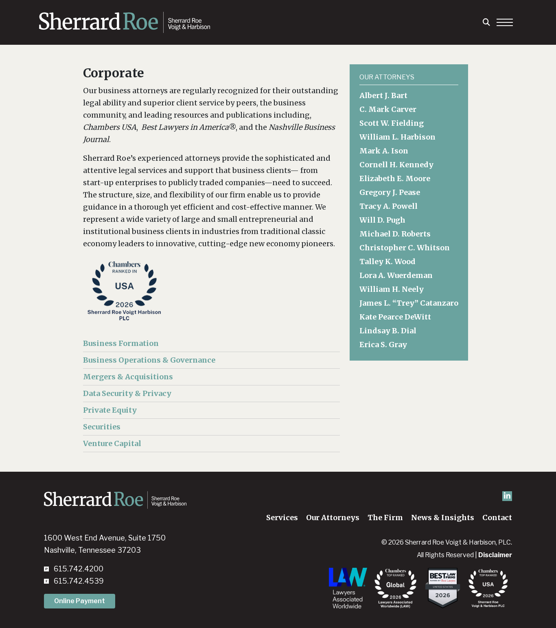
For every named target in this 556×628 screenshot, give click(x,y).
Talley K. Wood (387, 261)
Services (282, 517)
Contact (497, 517)
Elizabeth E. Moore (394, 178)
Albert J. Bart (383, 95)
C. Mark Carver (387, 109)
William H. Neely (391, 289)
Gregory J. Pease (389, 192)
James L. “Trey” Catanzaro (408, 303)
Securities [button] (101, 426)
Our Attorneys (332, 517)
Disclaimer (495, 555)
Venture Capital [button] (112, 443)
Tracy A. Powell (388, 206)
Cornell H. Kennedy (396, 164)
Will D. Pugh (382, 220)
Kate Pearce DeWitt (395, 317)
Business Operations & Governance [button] (149, 360)
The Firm (385, 517)
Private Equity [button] (110, 410)
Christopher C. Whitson (404, 247)
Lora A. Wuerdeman (396, 275)
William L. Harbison (397, 137)
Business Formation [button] (121, 343)
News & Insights (442, 517)
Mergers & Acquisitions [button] (128, 376)
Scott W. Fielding (391, 123)
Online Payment (79, 601)
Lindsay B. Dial (387, 330)
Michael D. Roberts (395, 234)
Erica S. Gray (383, 344)
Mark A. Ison (383, 150)
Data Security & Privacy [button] (127, 393)
